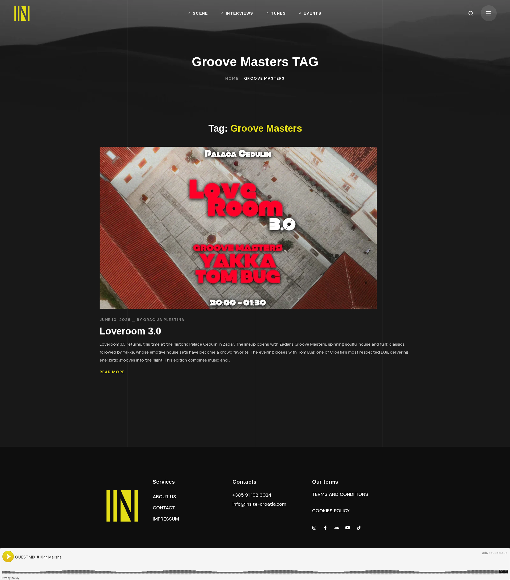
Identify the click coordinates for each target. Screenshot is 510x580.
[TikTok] (359, 527)
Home (231, 78)
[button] (470, 13)
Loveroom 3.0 (130, 331)
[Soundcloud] (336, 527)
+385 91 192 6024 (252, 495)
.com (259, 504)
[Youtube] (347, 527)
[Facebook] (325, 527)
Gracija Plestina (163, 319)
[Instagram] (314, 527)
